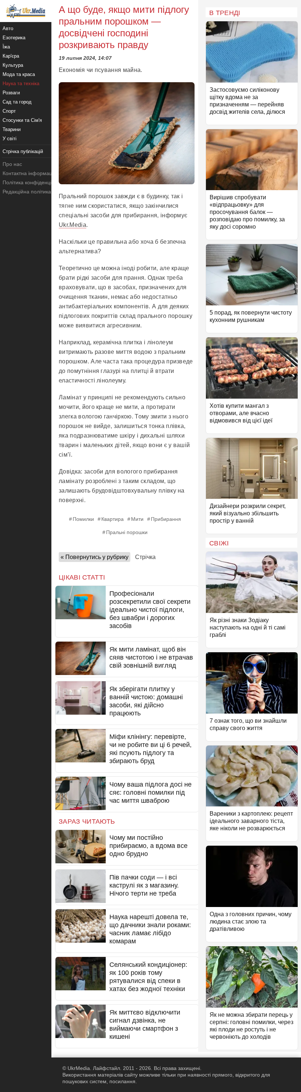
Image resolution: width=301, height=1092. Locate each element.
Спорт (9, 111)
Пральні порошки (127, 532)
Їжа (6, 47)
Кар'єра (11, 56)
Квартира (112, 519)
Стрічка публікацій (23, 151)
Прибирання (166, 519)
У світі (10, 138)
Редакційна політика (27, 192)
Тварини (12, 129)
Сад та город (17, 102)
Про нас (12, 164)
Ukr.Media (72, 225)
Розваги (11, 92)
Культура (13, 65)
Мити (137, 519)
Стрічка (145, 557)
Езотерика (14, 37)
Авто (8, 28)
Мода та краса (19, 74)
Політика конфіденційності (34, 182)
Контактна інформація (29, 173)
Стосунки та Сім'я (22, 120)
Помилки (83, 519)
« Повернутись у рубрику (94, 557)
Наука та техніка (21, 83)
